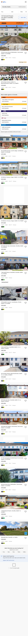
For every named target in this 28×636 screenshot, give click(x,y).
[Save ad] (25, 53)
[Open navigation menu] (26, 2)
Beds (12, 11)
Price (2, 11)
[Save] (26, 12)
